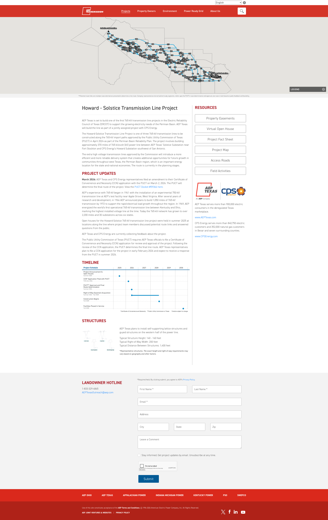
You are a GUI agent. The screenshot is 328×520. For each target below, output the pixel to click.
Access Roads (220, 160)
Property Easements (220, 118)
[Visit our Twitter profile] (223, 512)
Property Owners (146, 11)
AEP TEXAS (107, 495)
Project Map (220, 150)
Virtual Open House (220, 129)
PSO (225, 495)
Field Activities (220, 171)
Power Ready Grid (193, 11)
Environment (170, 11)
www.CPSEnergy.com (206, 236)
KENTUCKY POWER (203, 495)
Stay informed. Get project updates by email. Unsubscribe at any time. (179, 455)
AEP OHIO (87, 495)
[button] (108, 31)
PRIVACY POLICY (123, 512)
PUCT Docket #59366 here (149, 186)
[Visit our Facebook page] (229, 511)
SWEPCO (241, 495)
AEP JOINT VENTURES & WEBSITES (96, 512)
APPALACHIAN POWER (134, 495)
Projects (125, 11)
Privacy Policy (189, 379)
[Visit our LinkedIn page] (235, 511)
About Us (215, 11)
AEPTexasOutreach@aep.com (97, 392)
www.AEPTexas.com (205, 217)
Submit (148, 479)
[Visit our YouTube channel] (243, 512)
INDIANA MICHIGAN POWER (169, 495)
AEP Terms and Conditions (129, 508)
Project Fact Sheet (220, 139)
